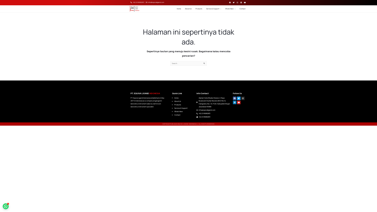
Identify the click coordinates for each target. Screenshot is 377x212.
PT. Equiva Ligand (145, 93)
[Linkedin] (234, 102)
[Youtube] (239, 102)
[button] (6, 206)
